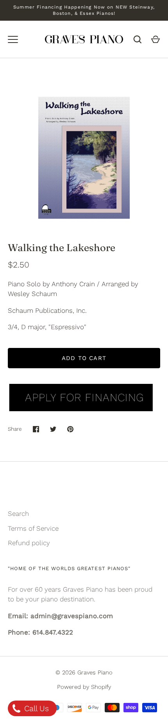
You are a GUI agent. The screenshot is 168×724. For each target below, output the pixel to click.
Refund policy (29, 543)
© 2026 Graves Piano (84, 672)
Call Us (35, 708)
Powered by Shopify (84, 686)
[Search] (137, 39)
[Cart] (155, 39)
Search (18, 513)
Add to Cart (84, 358)
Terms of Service (33, 528)
